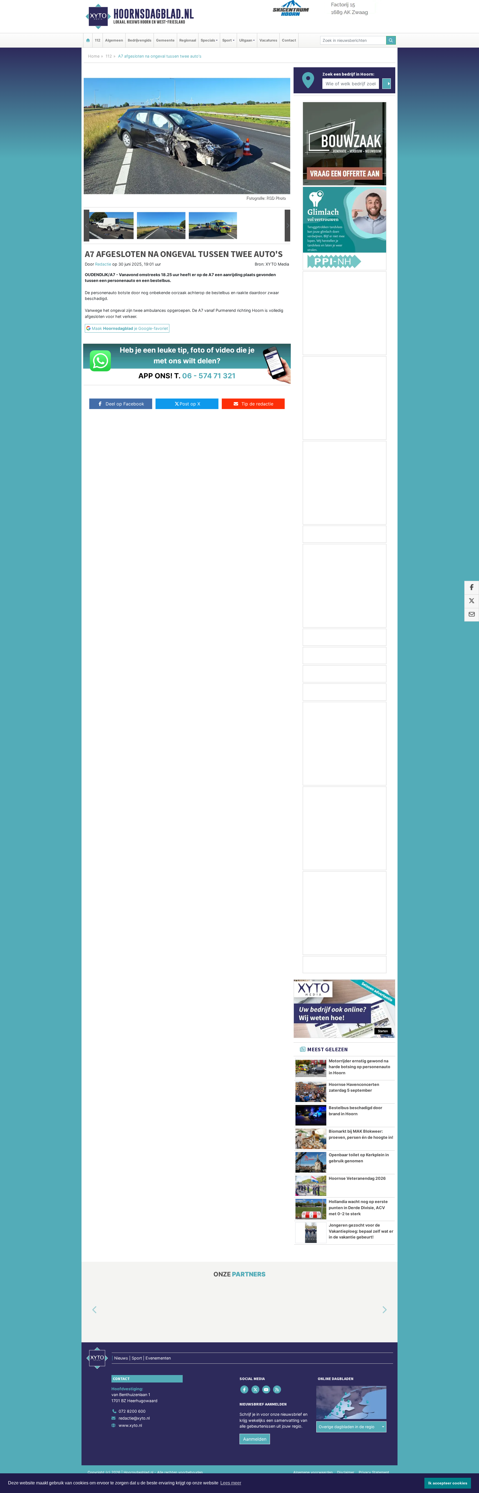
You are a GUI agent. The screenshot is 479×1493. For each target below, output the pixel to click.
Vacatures (268, 40)
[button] (86, 226)
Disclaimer (345, 1472)
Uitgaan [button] (245, 40)
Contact (289, 40)
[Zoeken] (391, 40)
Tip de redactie (257, 404)
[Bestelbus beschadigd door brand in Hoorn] (311, 1115)
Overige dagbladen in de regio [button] (346, 1427)
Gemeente (165, 40)
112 (97, 40)
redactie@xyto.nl (134, 1418)
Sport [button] (227, 40)
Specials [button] (208, 40)
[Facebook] (245, 1389)
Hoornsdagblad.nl (153, 14)
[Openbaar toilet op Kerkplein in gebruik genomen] (311, 1162)
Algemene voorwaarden (313, 1472)
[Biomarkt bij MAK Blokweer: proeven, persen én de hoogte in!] (311, 1138)
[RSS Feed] (277, 1389)
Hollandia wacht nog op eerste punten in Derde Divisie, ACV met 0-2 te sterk (358, 1207)
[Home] (88, 40)
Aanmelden (254, 1439)
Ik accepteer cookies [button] (447, 1483)
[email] (472, 614)
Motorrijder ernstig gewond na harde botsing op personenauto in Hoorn (359, 1066)
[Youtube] (266, 1389)
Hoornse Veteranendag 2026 (357, 1178)
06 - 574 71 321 (209, 375)
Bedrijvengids (139, 40)
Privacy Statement (374, 1472)
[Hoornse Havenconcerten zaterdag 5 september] (311, 1092)
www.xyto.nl (130, 1425)
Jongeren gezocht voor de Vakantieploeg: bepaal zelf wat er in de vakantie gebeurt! (361, 1231)
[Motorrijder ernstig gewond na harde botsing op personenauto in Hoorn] (311, 1068)
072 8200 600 (132, 1411)
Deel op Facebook (125, 404)
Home (94, 56)
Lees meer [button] (230, 1483)
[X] (255, 1389)
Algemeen (114, 40)
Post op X (190, 404)
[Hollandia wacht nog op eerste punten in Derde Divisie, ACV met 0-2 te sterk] (311, 1209)
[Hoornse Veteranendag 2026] (311, 1185)
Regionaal (187, 40)
